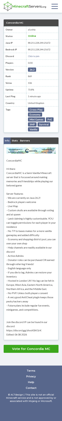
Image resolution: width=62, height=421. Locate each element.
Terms (31, 370)
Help (31, 382)
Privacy (31, 376)
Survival (44, 124)
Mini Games (36, 119)
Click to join (33, 56)
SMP (32, 124)
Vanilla (33, 129)
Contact (31, 387)
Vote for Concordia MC (31, 349)
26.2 (32, 69)
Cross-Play (36, 109)
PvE (50, 119)
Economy (35, 114)
